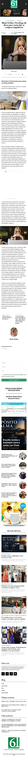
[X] (11, 673)
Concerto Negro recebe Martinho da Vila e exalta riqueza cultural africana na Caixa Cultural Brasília (20, 319)
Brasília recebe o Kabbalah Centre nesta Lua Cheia (11, 443)
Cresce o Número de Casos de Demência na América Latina (11, 720)
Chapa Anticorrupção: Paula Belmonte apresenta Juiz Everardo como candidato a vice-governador (9, 475)
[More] (22, 74)
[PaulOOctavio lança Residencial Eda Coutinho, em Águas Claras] (23, 456)
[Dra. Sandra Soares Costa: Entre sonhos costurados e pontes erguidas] (23, 465)
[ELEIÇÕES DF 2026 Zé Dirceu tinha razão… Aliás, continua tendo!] (23, 485)
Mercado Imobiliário (7, 584)
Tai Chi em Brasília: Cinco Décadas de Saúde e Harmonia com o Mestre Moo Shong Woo (13, 726)
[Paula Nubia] (14, 332)
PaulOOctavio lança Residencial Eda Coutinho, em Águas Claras (9, 456)
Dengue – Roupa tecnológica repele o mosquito (13, 731)
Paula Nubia (4, 33)
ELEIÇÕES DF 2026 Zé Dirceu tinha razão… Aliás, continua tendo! (9, 485)
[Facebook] (3, 673)
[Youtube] (15, 673)
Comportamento (10, 20)
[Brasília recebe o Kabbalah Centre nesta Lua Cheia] (14, 433)
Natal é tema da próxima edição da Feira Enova (7, 317)
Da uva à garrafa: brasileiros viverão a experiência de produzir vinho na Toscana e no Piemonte (9, 495)
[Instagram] (7, 673)
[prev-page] (21, 419)
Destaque (19, 20)
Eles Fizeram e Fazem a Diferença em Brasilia (13, 615)
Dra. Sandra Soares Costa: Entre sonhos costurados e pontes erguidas (8, 466)
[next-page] (24, 419)
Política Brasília (6, 645)
